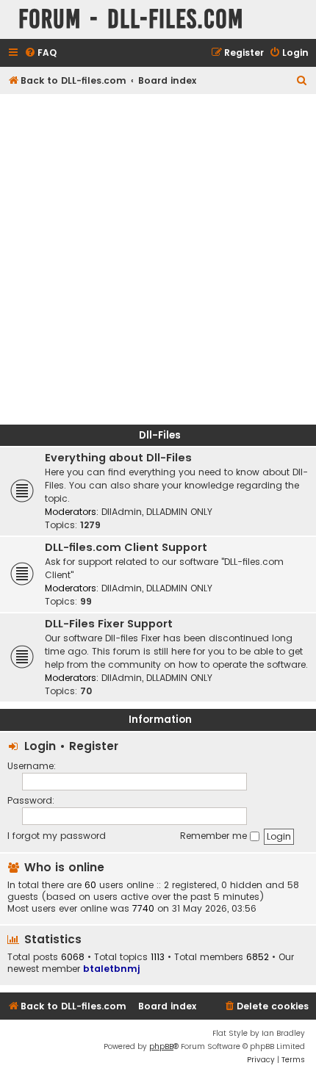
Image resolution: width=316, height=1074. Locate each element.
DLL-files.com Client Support (126, 547)
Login (40, 746)
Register (93, 746)
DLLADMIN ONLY (179, 511)
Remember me (215, 835)
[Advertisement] (158, 259)
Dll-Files (160, 435)
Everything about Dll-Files (118, 457)
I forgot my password (56, 835)
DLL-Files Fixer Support (109, 623)
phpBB (161, 1046)
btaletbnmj (111, 968)
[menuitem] (40, 53)
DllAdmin (121, 511)
